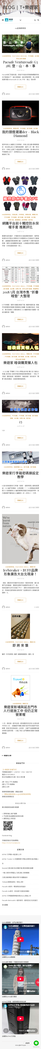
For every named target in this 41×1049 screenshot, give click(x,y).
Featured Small (18, 286)
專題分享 (35, 214)
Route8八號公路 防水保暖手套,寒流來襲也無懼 (17, 868)
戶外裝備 (31, 56)
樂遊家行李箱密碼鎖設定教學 (20, 475)
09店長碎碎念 (6, 56)
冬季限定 (21, 214)
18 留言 (36, 607)
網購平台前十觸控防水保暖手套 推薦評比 (20, 225)
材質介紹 (11, 220)
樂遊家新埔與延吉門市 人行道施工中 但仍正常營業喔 (20, 711)
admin (8, 94)
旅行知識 (20, 217)
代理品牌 (15, 214)
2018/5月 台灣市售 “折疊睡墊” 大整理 (20, 294)
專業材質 (16, 128)
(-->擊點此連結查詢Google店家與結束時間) (16, 794)
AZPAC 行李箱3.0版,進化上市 (11, 854)
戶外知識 (7, 217)
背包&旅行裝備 (21, 59)
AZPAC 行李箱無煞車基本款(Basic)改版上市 (16, 896)
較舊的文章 (7, 755)
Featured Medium (19, 56)
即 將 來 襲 (20, 645)
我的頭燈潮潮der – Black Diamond (20, 134)
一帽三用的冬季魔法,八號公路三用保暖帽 (15, 873)
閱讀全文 (20, 87)
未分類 (37, 56)
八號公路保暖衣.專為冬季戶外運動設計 (15, 877)
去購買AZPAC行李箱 (9, 1036)
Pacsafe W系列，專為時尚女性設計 (14, 886)
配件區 (31, 220)
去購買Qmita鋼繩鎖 (8, 957)
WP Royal (23, 1045)
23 (20, 421)
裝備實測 (18, 220)
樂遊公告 (33, 642)
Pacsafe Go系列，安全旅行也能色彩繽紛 (15, 891)
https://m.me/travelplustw (11, 843)
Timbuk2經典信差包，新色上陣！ (13, 882)
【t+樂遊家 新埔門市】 (9, 770)
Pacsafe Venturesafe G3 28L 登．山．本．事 (20, 64)
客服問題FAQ (18, 467)
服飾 (11, 418)
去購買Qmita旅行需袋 (9, 997)
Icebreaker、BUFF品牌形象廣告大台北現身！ (20, 572)
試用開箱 (24, 220)
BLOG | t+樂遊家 (20, 7)
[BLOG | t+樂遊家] (9, 20)
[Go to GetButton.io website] (36, 1047)
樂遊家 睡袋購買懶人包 (20, 362)
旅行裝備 (29, 128)
